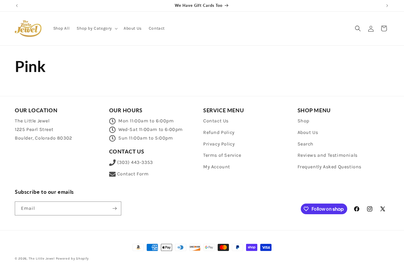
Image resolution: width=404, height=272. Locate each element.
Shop (303, 121)
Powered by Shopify (72, 258)
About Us (308, 132)
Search (306, 144)
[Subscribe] (114, 208)
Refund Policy (219, 132)
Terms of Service (222, 155)
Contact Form (133, 174)
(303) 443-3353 (135, 162)
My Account (216, 166)
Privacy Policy (219, 144)
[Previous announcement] (16, 5)
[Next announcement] (387, 5)
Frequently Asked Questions (330, 166)
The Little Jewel (42, 258)
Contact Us (216, 121)
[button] (96, 28)
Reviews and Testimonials (328, 155)
